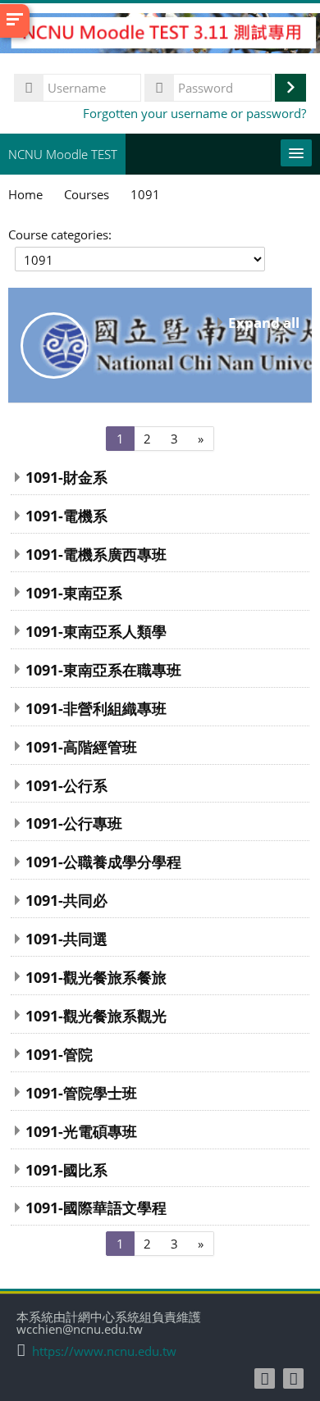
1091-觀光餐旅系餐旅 (96, 977)
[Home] (160, 35)
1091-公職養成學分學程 (103, 861)
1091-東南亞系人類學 (96, 631)
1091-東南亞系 (73, 592)
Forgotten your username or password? (194, 113)
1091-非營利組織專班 (96, 708)
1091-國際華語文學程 (96, 1207)
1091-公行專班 (73, 822)
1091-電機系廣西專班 (96, 554)
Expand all (263, 322)
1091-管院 (59, 1054)
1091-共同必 (66, 899)
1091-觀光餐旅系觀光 (96, 1015)
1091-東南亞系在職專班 (103, 669)
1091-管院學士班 (81, 1092)
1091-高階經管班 (81, 746)
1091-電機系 (66, 515)
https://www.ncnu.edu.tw (104, 1351)
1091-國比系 (66, 1169)
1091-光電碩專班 (81, 1131)
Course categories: (60, 234)
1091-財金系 (66, 476)
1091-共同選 (66, 938)
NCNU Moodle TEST (62, 154)
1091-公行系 (66, 785)
